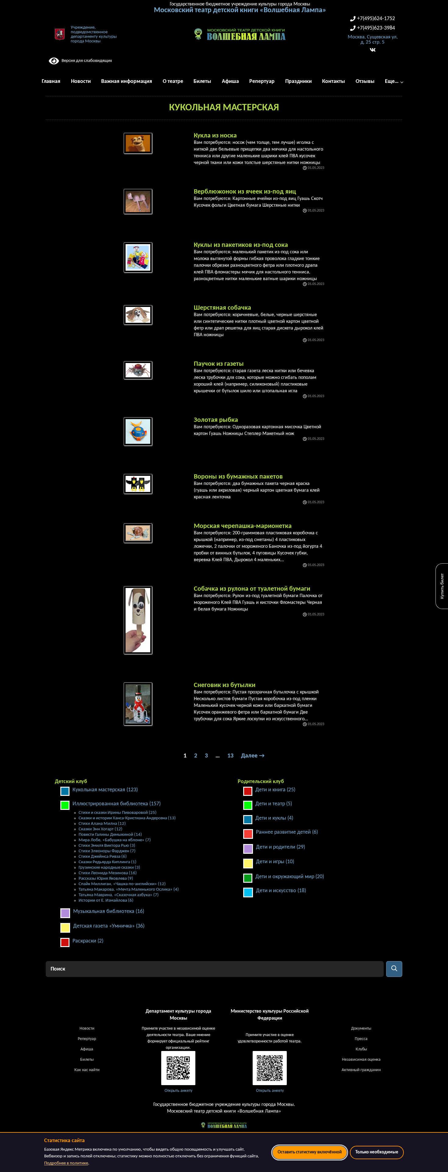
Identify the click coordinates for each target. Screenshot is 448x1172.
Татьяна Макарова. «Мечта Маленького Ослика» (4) (129, 889)
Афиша (86, 1049)
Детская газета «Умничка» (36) (108, 926)
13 (230, 756)
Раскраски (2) (88, 941)
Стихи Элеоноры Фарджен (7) (107, 851)
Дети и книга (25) (275, 790)
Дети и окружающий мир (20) (289, 877)
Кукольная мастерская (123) (105, 790)
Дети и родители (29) (280, 847)
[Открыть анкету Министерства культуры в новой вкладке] (270, 1068)
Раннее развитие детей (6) (287, 832)
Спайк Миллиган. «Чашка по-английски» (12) (122, 884)
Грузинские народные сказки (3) (109, 867)
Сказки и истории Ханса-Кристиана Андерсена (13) (127, 818)
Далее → (253, 756)
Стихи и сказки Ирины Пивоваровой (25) (118, 812)
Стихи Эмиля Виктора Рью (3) (107, 845)
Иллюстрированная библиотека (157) (117, 804)
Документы (361, 1028)
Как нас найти (87, 1070)
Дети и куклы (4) (274, 818)
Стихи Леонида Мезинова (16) (108, 873)
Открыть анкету (178, 1090)
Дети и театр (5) (273, 804)
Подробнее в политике (66, 1163)
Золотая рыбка (216, 420)
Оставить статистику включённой (310, 1152)
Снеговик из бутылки (224, 685)
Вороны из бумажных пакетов (238, 476)
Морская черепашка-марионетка (243, 526)
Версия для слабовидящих (85, 61)
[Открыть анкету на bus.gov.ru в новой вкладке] (178, 1068)
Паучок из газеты (219, 364)
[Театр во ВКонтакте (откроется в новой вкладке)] (372, 50)
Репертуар (87, 1039)
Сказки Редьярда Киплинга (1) (108, 862)
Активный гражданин (361, 1070)
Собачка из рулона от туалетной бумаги (252, 589)
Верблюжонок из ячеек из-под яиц (245, 191)
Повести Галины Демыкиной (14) (110, 834)
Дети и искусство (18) (281, 891)
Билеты (87, 1059)
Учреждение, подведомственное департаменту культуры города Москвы (94, 34)
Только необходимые (376, 1152)
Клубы (361, 1049)
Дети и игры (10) (275, 862)
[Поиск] (394, 969)
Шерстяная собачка (222, 308)
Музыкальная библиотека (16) (108, 911)
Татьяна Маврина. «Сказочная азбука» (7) (119, 895)
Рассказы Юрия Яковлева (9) (106, 878)
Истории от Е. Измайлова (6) (106, 900)
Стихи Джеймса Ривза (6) (103, 856)
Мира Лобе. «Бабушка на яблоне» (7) (115, 840)
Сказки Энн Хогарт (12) (101, 829)
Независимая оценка (361, 1059)
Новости (87, 1028)
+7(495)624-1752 (376, 18)
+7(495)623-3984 (376, 28)
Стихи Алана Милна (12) (102, 823)
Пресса (361, 1039)
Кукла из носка (215, 135)
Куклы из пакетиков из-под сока (241, 245)
